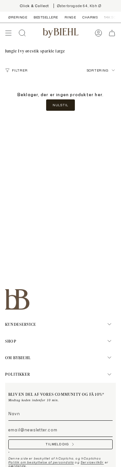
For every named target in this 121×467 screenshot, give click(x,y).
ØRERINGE (17, 17)
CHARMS (90, 17)
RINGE (70, 17)
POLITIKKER (17, 374)
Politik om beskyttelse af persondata (41, 462)
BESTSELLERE (46, 17)
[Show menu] (8, 33)
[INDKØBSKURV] (112, 33)
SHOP (10, 341)
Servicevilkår (92, 462)
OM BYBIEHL (18, 357)
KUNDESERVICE (20, 324)
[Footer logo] (17, 299)
